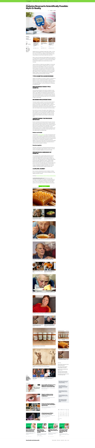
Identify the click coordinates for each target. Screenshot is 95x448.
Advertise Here (62, 440)
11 (60, 413)
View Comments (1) (44, 186)
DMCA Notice (58, 440)
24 (58, 415)
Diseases (28, 4)
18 (60, 414)
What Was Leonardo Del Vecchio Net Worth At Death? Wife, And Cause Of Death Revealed (28, 378)
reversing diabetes (41, 134)
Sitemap (66, 440)
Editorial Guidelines (54, 440)
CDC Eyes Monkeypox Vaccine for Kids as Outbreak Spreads (46, 175)
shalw (26, 43)
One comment (28, 10)
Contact (68, 440)
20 (63, 414)
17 (58, 414)
